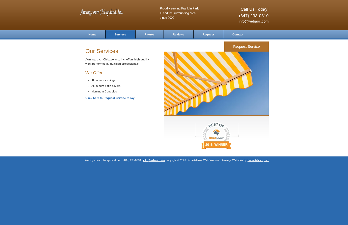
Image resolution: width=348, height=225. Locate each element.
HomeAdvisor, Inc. (258, 160)
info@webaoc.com (254, 21)
